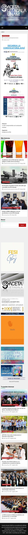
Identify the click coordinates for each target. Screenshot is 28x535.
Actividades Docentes (7, 207)
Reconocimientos (6, 484)
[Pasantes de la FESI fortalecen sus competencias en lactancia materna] (14, 451)
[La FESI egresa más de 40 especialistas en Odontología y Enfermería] (14, 477)
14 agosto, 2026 (14, 411)
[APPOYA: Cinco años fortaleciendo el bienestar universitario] (14, 424)
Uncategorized (6, 35)
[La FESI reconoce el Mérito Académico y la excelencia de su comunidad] (14, 504)
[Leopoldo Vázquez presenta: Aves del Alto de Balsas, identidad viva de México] (14, 398)
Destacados (5, 431)
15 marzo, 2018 (6, 39)
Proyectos (15, 404)
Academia (5, 511)
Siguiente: (6, 131)
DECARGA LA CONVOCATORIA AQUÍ (14, 46)
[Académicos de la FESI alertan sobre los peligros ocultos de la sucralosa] (14, 149)
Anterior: (12, 125)
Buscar (3, 220)
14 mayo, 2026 (22, 189)
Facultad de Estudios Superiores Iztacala (10, 37)
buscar (22, 225)
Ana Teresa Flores (6, 215)
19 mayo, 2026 (22, 163)
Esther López (5, 438)
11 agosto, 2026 (14, 465)
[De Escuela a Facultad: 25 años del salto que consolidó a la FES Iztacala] (14, 175)
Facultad (11, 431)
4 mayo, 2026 (14, 214)
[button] (2, 27)
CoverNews (15, 532)
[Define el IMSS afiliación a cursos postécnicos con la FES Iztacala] (14, 201)
